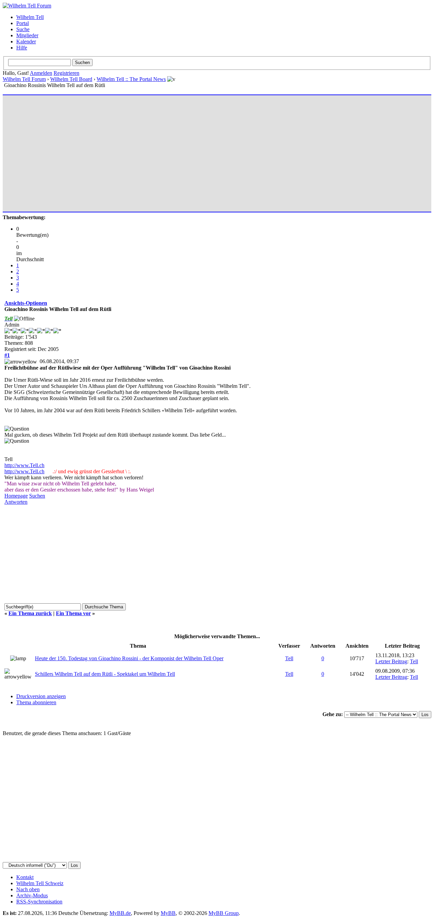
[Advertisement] (207, 150)
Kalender (26, 41)
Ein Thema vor (73, 613)
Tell (289, 658)
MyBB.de (120, 913)
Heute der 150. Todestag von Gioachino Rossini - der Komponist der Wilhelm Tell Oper (129, 658)
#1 (7, 355)
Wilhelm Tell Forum (24, 79)
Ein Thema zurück (30, 613)
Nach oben (28, 889)
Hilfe (21, 47)
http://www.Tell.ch (24, 465)
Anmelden (41, 73)
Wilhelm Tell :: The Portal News (131, 79)
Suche (22, 29)
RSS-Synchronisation (39, 901)
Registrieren (66, 73)
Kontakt (25, 877)
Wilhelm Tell (30, 17)
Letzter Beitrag (391, 661)
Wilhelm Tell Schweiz (39, 883)
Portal (22, 23)
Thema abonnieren (36, 702)
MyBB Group (224, 913)
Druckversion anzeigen (41, 696)
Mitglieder (27, 35)
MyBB (168, 913)
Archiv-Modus (32, 895)
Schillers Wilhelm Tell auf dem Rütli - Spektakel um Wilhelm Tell (105, 674)
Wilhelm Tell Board (71, 79)
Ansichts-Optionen (25, 303)
